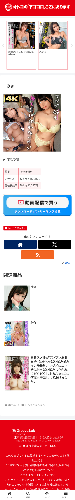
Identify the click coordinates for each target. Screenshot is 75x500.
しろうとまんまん (17, 228)
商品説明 (13, 159)
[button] (67, 493)
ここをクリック (29, 475)
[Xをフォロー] (54, 244)
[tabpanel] (21, 45)
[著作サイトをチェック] (20, 244)
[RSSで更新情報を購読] (37, 254)
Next (72, 46)
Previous (3, 46)
